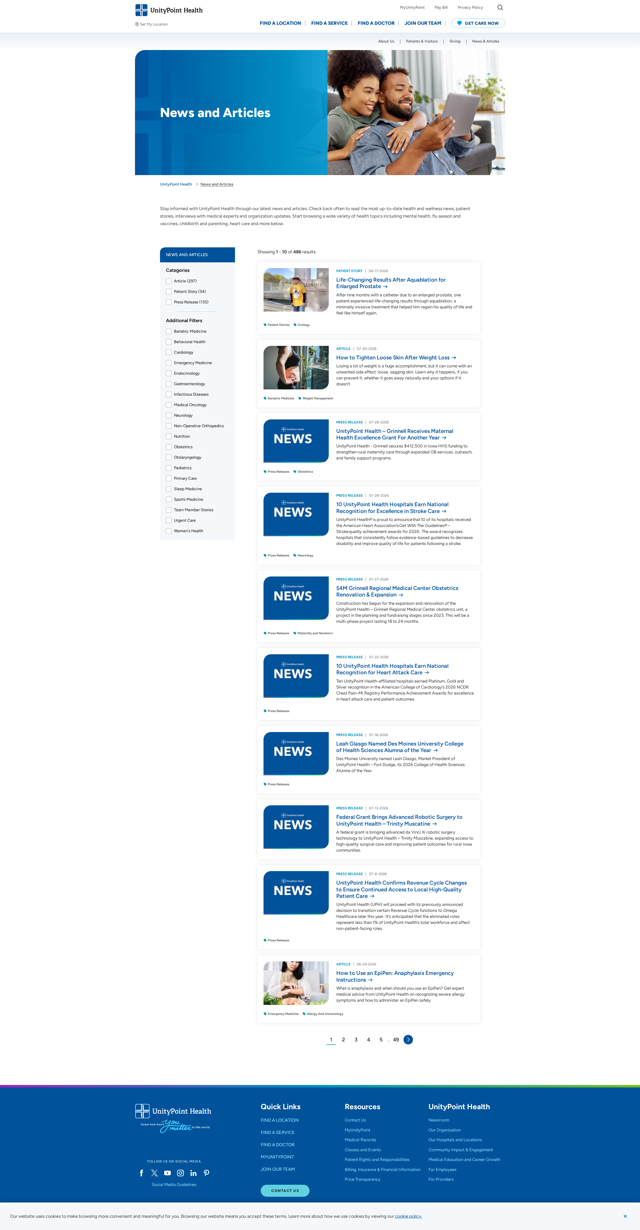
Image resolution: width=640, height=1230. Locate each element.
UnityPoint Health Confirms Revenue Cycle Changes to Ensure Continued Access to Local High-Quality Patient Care (401, 889)
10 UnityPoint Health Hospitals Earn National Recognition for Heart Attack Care (392, 669)
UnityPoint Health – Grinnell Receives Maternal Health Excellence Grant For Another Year (394, 434)
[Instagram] (180, 1173)
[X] (154, 1173)
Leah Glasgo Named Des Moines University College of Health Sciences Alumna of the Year (400, 747)
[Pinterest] (206, 1173)
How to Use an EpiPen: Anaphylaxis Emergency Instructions (395, 976)
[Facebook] (142, 1173)
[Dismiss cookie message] (625, 1216)
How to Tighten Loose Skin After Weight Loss (393, 357)
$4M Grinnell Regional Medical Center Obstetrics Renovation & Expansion (397, 591)
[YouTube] (168, 1173)
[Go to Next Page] (408, 1039)
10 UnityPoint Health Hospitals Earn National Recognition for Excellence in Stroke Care (392, 507)
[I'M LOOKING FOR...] (500, 7)
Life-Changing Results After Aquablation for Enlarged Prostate (391, 283)
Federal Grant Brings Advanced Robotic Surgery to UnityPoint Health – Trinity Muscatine (399, 820)
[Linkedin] (194, 1173)
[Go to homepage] (169, 10)
